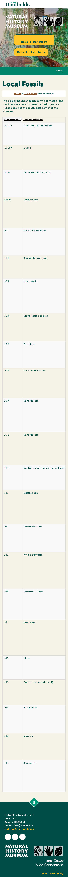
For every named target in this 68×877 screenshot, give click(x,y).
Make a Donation (34, 41)
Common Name (33, 120)
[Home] (34, 28)
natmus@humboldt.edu (19, 829)
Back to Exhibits (31, 52)
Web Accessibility (52, 874)
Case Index (30, 94)
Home (17, 94)
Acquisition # (12, 120)
